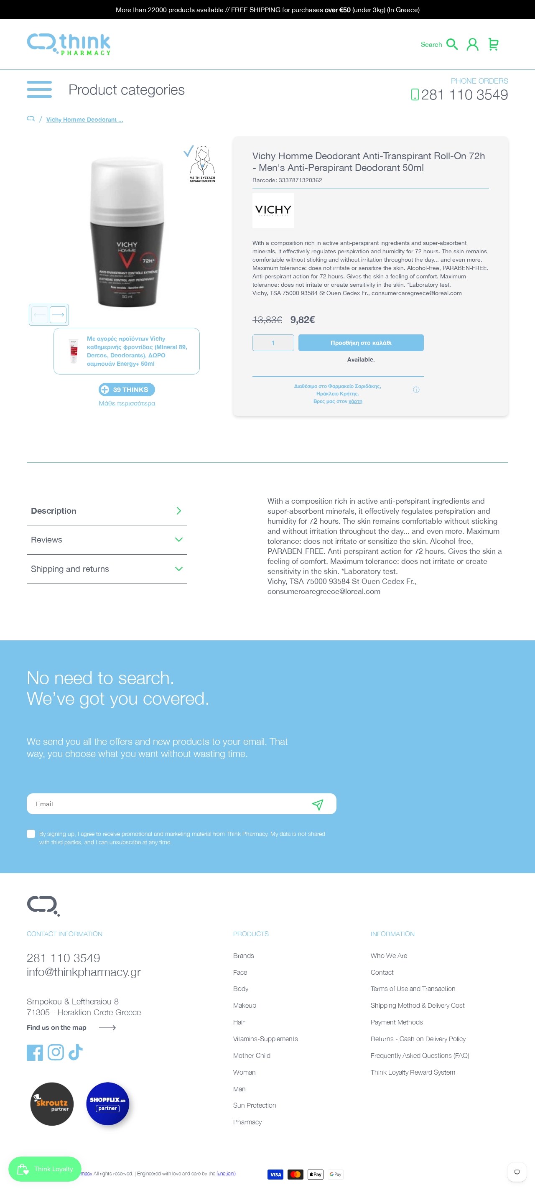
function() (226, 1173)
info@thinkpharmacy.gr (84, 972)
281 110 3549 (464, 94)
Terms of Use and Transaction (413, 988)
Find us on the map (57, 1027)
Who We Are (389, 955)
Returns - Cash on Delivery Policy (418, 1038)
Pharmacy (247, 1122)
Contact (382, 972)
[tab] (107, 510)
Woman (244, 1072)
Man (239, 1089)
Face (240, 972)
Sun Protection (254, 1105)
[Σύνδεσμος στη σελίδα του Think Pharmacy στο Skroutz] (52, 1126)
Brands (243, 955)
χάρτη (355, 401)
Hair (239, 1022)
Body (240, 988)
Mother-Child (251, 1055)
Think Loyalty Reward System (413, 1072)
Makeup (244, 1005)
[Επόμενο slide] (58, 314)
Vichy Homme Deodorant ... (84, 119)
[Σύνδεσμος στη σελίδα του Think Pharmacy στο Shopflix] (108, 1132)
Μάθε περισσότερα (127, 403)
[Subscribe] (317, 804)
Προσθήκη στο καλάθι (361, 342)
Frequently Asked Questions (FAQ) (420, 1055)
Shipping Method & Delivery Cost (418, 1005)
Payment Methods (397, 1022)
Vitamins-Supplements (265, 1038)
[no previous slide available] (39, 314)
